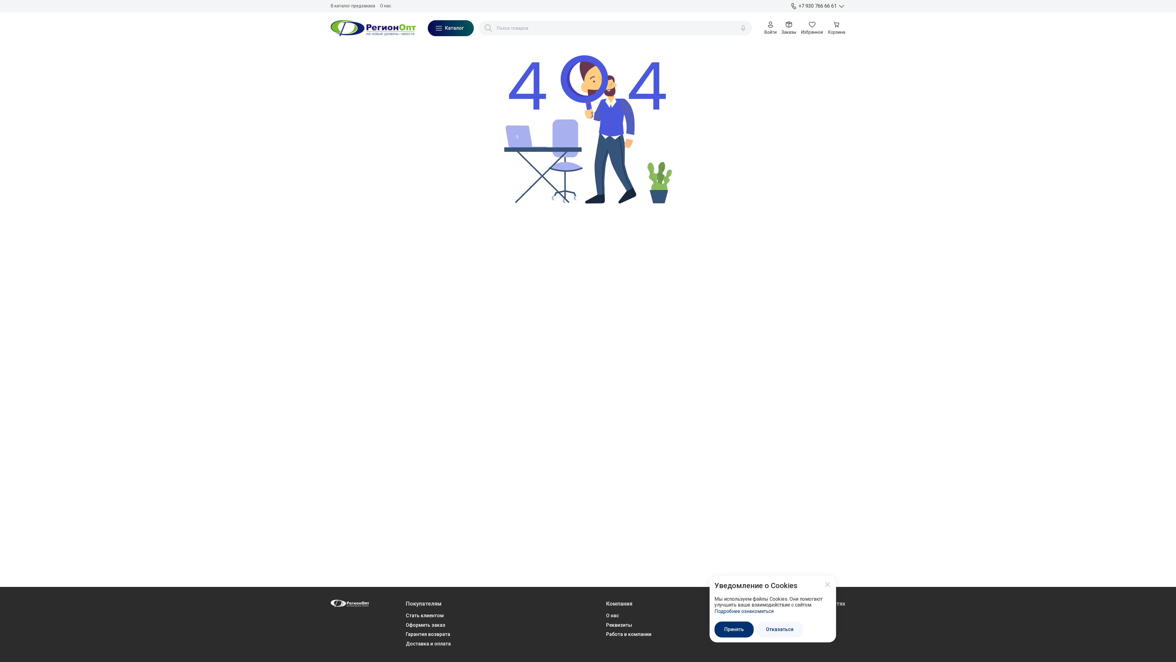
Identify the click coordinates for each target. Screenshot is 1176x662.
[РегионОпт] (373, 28)
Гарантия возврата (428, 634)
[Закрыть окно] (827, 584)
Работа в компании (628, 634)
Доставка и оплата (428, 644)
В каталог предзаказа (353, 5)
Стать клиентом (425, 615)
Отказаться (779, 629)
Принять (734, 629)
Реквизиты (619, 625)
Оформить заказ (425, 625)
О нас (385, 5)
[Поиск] (488, 28)
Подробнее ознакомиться (744, 611)
